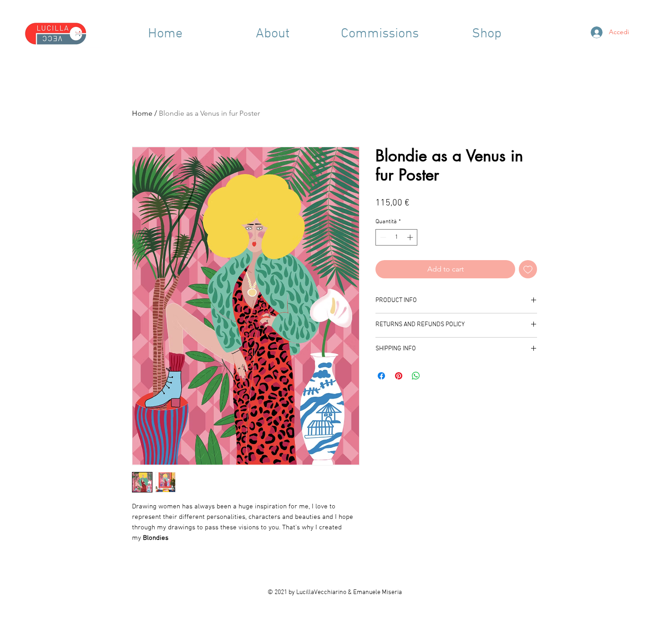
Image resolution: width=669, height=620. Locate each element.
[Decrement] (382, 237)
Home (142, 113)
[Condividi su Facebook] (381, 375)
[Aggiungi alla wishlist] (528, 269)
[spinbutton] (396, 237)
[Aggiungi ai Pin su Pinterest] (398, 375)
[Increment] (410, 237)
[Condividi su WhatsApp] (416, 375)
